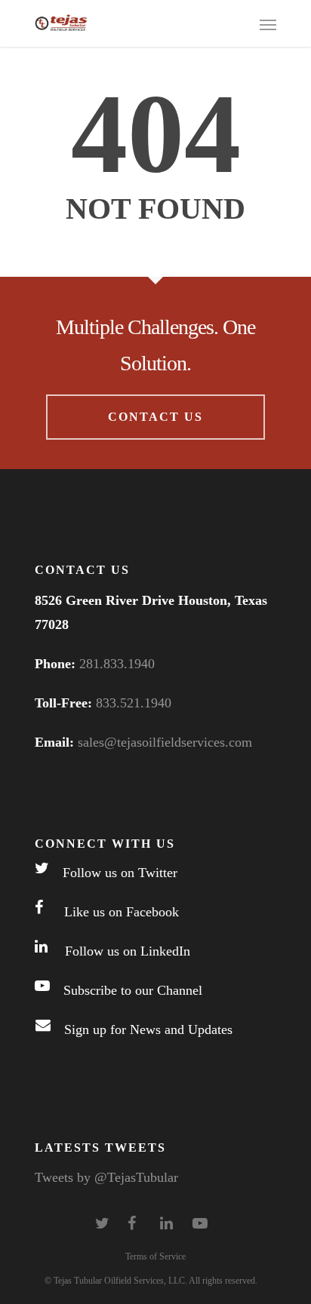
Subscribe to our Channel (126, 991)
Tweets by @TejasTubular (106, 1177)
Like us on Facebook (111, 912)
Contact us (155, 416)
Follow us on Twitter (113, 873)
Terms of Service (155, 1256)
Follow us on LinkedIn (119, 951)
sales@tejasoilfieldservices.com (165, 742)
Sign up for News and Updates (141, 1030)
